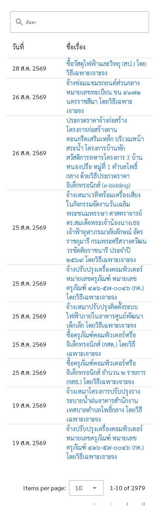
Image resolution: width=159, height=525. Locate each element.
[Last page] (143, 504)
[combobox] (86, 488)
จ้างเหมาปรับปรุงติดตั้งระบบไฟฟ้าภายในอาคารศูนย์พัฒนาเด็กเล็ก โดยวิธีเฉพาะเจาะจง (104, 316)
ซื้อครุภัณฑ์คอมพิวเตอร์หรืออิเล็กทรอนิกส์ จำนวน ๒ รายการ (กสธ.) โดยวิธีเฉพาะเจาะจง (106, 372)
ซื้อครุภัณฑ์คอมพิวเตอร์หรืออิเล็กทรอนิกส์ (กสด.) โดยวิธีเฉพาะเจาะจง (101, 344)
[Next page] (127, 504)
